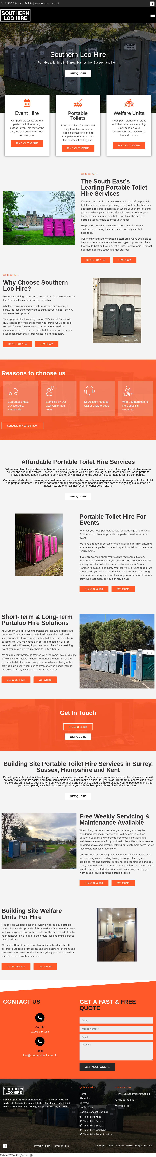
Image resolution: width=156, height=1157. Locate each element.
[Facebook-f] (152, 4)
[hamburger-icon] (152, 15)
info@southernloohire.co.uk (40, 1055)
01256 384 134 (40, 1031)
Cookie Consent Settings (94, 1111)
